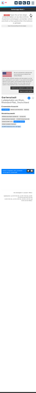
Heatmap (26, 109)
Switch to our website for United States (22, 88)
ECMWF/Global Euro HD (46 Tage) (11, 126)
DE (6, 2)
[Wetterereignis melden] (20, 2)
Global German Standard (8, 119)
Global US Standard (19, 121)
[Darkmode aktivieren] (24, 2)
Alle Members (5, 109)
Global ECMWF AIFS (7, 121)
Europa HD (23, 116)
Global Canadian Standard (9, 124)
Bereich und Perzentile (17, 109)
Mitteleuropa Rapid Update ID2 (10, 116)
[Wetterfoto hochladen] (16, 2)
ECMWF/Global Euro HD (22, 119)
